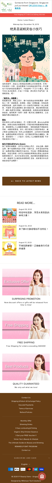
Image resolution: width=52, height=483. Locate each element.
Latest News (28, 20)
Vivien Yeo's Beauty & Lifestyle (26, 439)
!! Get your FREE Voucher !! (26, 435)
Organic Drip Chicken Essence (26, 432)
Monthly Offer (26, 421)
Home (20, 20)
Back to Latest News (28, 181)
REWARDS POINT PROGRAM (26, 446)
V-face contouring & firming (26, 428)
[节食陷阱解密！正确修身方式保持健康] (9, 248)
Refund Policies (26, 412)
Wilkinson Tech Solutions (31, 481)
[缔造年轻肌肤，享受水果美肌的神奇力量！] (9, 215)
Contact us (26, 450)
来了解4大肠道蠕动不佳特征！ (34, 229)
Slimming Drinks (26, 424)
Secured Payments (26, 405)
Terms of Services (26, 408)
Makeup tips (18, 24)
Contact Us (26, 398)
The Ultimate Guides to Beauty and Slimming (26, 443)
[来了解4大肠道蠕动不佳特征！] (9, 232)
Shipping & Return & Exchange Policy (26, 401)
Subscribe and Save (25, 458)
